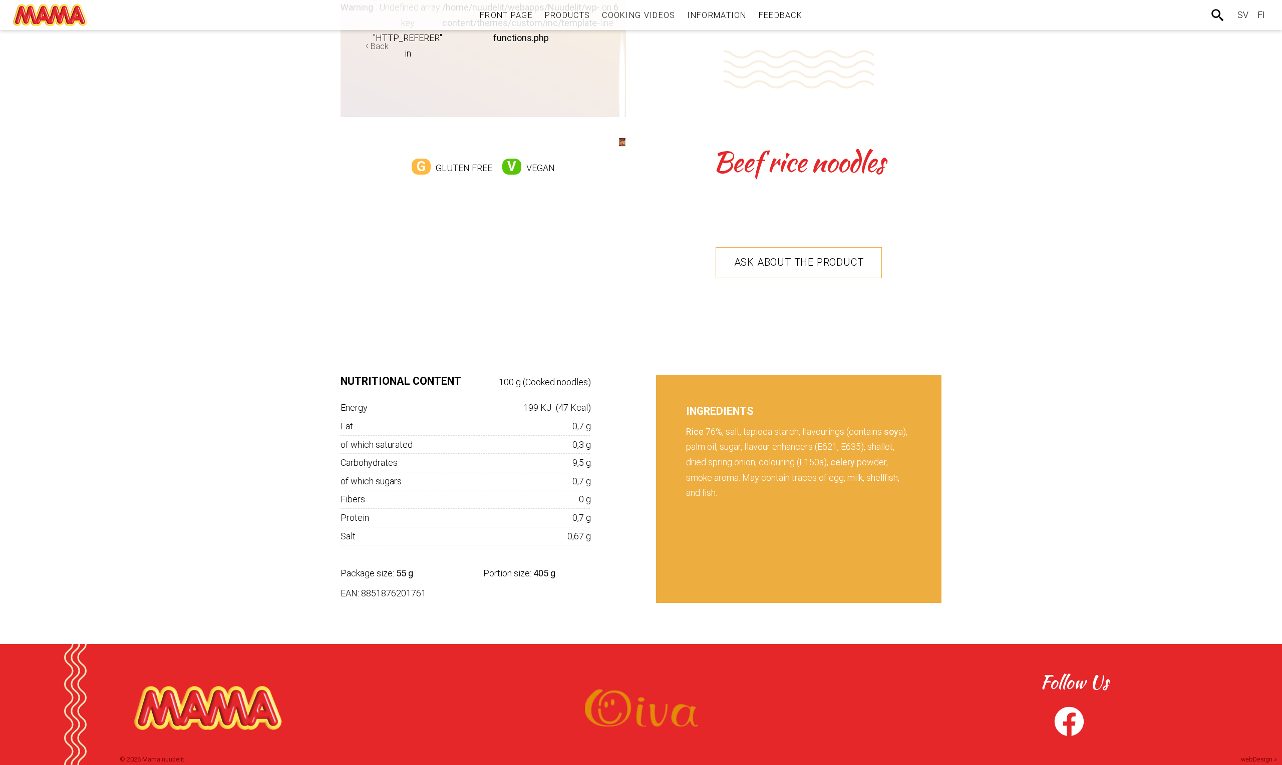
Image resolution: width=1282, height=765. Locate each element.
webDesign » (1259, 759)
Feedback (780, 15)
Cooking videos (638, 15)
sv (1242, 15)
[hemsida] (50, 15)
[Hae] (1218, 15)
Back (380, 46)
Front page (506, 15)
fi (1261, 15)
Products (567, 15)
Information (716, 15)
